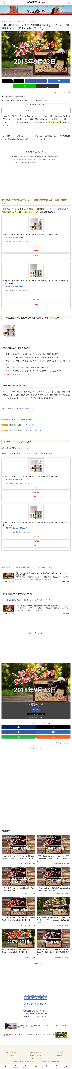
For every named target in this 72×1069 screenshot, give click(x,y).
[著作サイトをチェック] (19, 727)
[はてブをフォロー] (53, 732)
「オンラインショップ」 (33, 430)
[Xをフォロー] (53, 727)
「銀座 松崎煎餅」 (39, 122)
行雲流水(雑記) (36, 1052)
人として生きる (13, 1052)
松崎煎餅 (39, 100)
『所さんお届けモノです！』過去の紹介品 (14, 96)
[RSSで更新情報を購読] (53, 737)
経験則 (60, 1055)
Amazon (36, 246)
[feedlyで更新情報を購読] (19, 737)
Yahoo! (36, 255)
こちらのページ (41, 600)
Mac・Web (60, 1052)
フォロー (36, 710)
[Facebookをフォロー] (19, 732)
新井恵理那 (6, 100)
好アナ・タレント (36, 1055)
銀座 (46, 100)
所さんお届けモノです (17, 100)
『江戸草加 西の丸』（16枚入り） (16, 286)
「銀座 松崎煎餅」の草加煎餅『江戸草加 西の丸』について (35, 159)
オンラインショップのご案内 (25, 162)
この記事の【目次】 (33, 152)
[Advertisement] (36, 181)
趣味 (13, 1055)
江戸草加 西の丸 (30, 100)
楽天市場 (36, 250)
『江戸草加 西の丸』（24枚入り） (16, 237)
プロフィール (37, 1058)
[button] (47, 86)
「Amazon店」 (29, 425)
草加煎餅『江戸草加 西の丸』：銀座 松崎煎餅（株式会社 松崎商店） (37, 156)
